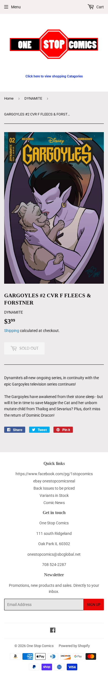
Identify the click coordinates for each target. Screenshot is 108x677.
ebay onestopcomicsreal (54, 481)
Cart (100, 7)
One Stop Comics (40, 646)
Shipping (11, 330)
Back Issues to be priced (54, 488)
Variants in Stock (54, 495)
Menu (16, 7)
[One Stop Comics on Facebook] (53, 631)
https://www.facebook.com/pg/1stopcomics (54, 474)
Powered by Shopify (74, 646)
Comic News (54, 502)
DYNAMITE (33, 98)
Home (9, 98)
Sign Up (93, 605)
